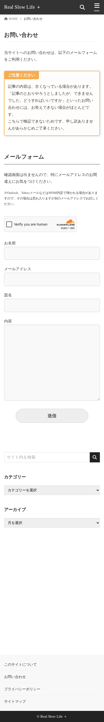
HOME (13, 19)
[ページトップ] (94, 712)
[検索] (95, 457)
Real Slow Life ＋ (22, 7)
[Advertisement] (52, 591)
